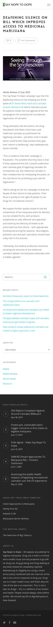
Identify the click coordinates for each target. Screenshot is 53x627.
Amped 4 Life (9, 513)
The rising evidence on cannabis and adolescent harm (21, 303)
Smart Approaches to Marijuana (18, 503)
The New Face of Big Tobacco (17, 535)
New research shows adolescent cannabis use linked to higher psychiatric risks (25, 329)
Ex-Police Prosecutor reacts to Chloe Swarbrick (25, 296)
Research (7, 383)
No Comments (28, 40)
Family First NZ (10, 508)
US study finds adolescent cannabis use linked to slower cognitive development (26, 311)
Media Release (10, 373)
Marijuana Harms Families (16, 518)
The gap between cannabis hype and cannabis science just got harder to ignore (26, 320)
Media (6, 369)
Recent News (9, 378)
